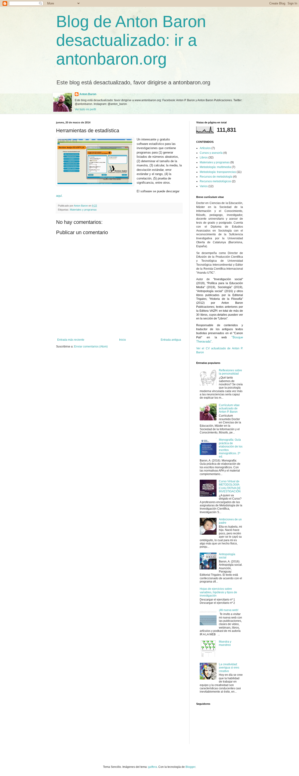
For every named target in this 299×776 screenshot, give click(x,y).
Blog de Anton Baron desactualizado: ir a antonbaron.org (131, 40)
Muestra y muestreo (225, 643)
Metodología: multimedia (215, 167)
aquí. (59, 195)
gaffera (152, 767)
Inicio (122, 339)
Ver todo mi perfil (85, 109)
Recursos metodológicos (215, 181)
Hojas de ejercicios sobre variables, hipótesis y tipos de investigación (218, 592)
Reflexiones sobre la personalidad (230, 372)
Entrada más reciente (70, 339)
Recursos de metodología (216, 176)
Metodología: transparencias (218, 172)
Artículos (205, 148)
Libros (204, 157)
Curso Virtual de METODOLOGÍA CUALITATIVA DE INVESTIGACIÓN (230, 486)
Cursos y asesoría (211, 152)
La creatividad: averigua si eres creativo (229, 668)
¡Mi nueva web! (228, 610)
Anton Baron (87, 94)
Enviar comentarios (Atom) (91, 346)
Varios (204, 186)
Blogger (190, 767)
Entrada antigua (171, 339)
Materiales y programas (83, 209)
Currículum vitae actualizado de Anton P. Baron (229, 409)
